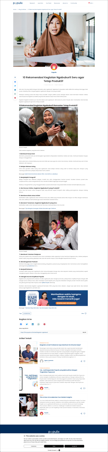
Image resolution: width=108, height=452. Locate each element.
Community (74, 3)
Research (32, 3)
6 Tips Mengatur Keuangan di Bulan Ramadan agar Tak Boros (40, 208)
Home (14, 9)
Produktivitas (44, 343)
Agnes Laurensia (48, 360)
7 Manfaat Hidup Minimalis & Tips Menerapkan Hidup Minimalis (40, 308)
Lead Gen (40, 3)
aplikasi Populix (45, 282)
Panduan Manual (45, 368)
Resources (57, 3)
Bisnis (41, 395)
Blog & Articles (22, 9)
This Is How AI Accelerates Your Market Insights (56, 397)
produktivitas (30, 266)
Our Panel (48, 3)
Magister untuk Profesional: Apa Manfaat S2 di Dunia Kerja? (60, 345)
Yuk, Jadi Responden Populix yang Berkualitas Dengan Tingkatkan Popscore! (58, 371)
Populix (46, 387)
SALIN (84, 332)
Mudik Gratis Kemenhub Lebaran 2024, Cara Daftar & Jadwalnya (41, 174)
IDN (91, 3)
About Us (65, 3)
